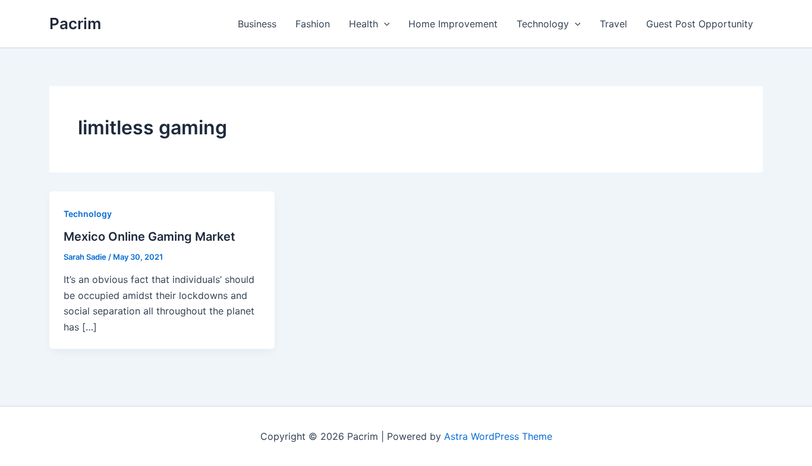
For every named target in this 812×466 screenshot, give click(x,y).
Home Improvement (453, 24)
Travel (613, 24)
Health (363, 24)
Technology (543, 24)
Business (257, 24)
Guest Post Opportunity (699, 24)
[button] (384, 24)
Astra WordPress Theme (498, 436)
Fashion (312, 24)
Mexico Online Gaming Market (149, 236)
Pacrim (75, 23)
